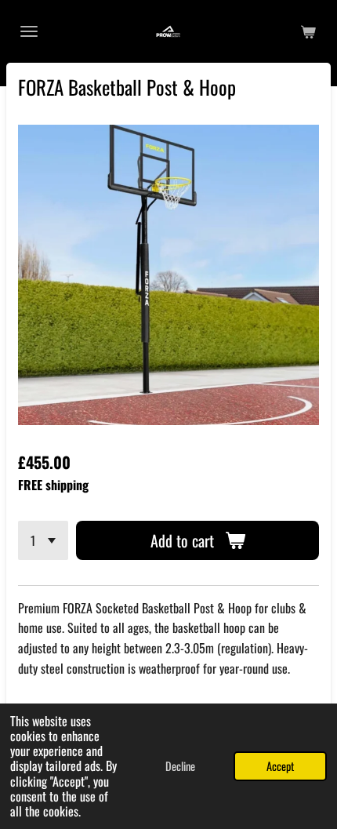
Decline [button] (180, 766)
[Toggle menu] (29, 31)
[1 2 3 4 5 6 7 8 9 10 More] (43, 540)
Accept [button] (280, 766)
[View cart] (308, 31)
